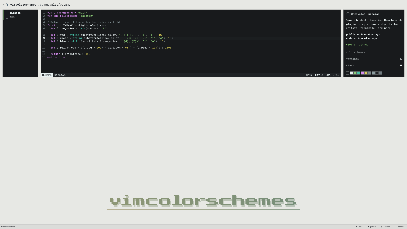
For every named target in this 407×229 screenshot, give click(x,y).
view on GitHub (357, 44)
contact (385, 227)
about (359, 227)
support (400, 227)
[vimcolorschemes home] (203, 201)
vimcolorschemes (8, 227)
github (372, 227)
